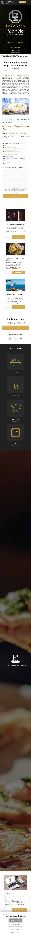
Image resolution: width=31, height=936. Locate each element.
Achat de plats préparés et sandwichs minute (13, 148)
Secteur (7, 55)
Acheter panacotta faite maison (10, 154)
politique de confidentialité (11, 192)
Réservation (22, 2)
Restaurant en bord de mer (14, 294)
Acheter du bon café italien (9, 153)
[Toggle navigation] (29, 2)
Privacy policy (16, 932)
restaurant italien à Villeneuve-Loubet (15, 118)
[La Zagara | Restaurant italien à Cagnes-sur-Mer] (2, 2)
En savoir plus (18, 237)
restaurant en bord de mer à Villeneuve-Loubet (15, 125)
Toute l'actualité (19, 910)
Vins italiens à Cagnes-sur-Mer (15, 224)
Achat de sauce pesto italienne (10, 150)
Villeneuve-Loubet (14, 55)
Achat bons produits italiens (10, 147)
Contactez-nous (15, 52)
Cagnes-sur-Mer (8, 162)
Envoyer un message (15, 328)
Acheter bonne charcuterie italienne (11, 151)
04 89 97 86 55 (20, 42)
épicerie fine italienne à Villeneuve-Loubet (15, 134)
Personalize (16, 929)
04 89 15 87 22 (18, 44)
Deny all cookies (15, 924)
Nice (5, 163)
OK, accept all (16, 920)
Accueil (2, 55)
